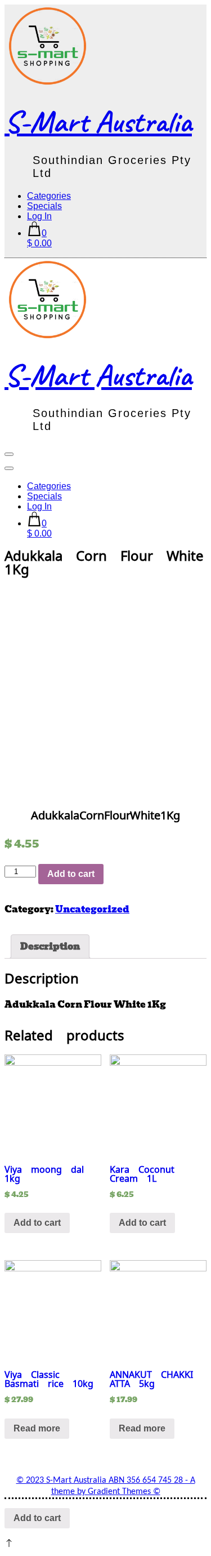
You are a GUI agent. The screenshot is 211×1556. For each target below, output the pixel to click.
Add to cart (71, 874)
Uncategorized (92, 909)
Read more (37, 1428)
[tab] (50, 946)
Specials (44, 206)
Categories (49, 196)
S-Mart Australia (98, 121)
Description (50, 946)
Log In (39, 216)
